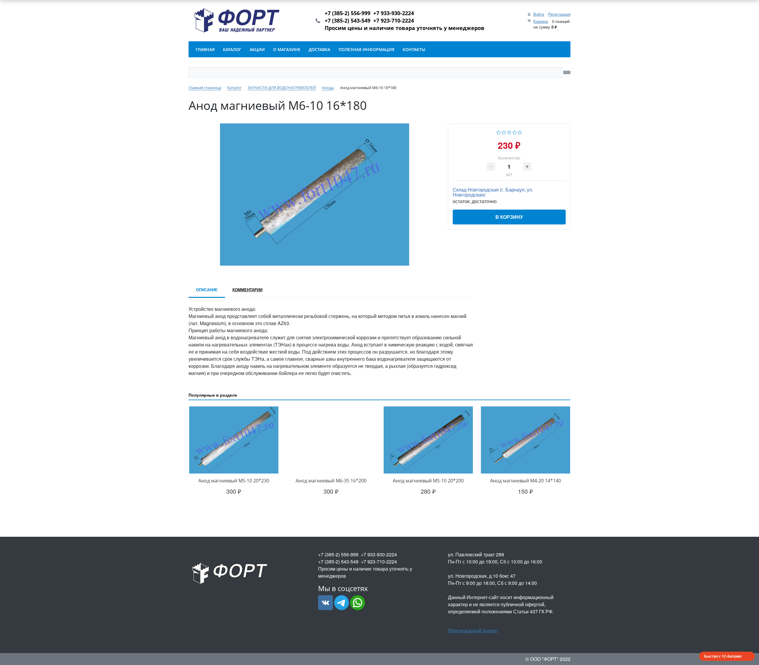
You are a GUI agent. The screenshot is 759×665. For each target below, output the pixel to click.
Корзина (540, 21)
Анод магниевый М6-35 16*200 (331, 480)
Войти (538, 14)
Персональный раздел (473, 630)
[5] (520, 131)
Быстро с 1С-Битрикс (723, 656)
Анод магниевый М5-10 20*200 (428, 480)
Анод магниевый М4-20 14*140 (525, 480)
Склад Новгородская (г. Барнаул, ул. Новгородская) (493, 192)
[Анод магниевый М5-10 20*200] (428, 440)
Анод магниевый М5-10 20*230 (233, 480)
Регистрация (559, 14)
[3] (509, 131)
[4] (514, 131)
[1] (498, 131)
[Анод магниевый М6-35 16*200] (331, 440)
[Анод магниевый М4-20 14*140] (525, 440)
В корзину (509, 216)
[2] (504, 131)
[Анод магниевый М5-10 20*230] (233, 440)
